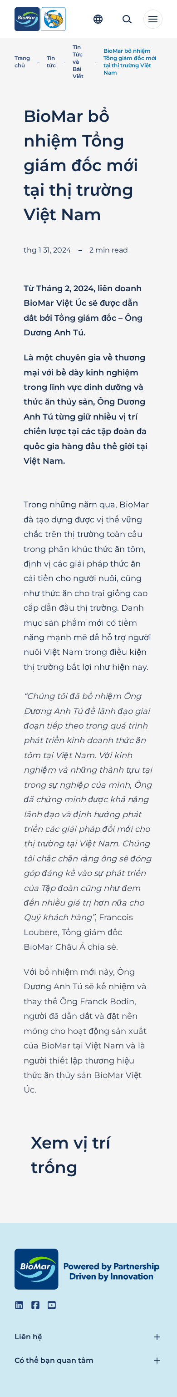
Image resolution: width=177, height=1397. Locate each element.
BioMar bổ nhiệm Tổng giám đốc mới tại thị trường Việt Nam (129, 61)
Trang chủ (22, 62)
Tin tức (51, 62)
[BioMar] (40, 19)
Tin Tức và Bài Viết (78, 62)
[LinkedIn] (19, 1305)
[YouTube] (51, 1305)
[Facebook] (35, 1305)
